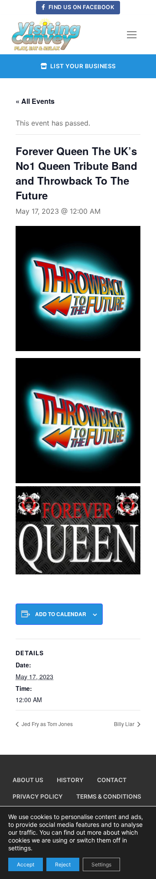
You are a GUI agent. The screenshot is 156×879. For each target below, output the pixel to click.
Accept (25, 864)
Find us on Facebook (80, 7)
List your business (82, 66)
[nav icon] (132, 35)
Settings (101, 864)
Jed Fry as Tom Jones (46, 723)
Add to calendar (60, 614)
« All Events (35, 101)
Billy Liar (125, 723)
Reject (63, 864)
